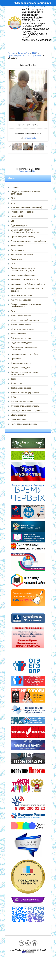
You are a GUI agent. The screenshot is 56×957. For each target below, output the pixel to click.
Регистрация (25, 171)
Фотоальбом (23, 53)
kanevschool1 (30, 138)
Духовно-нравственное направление (25, 55)
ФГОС (34, 53)
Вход (34, 171)
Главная (11, 53)
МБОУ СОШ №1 (33, 6)
